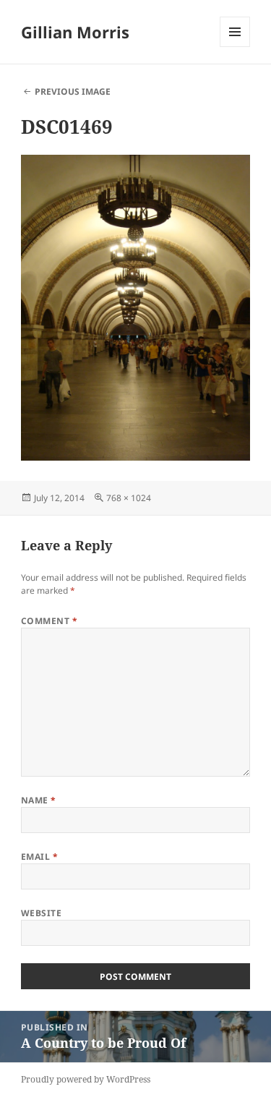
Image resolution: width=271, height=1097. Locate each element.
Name (38, 800)
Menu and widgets (235, 46)
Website (41, 913)
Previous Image (73, 91)
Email (39, 856)
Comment (49, 621)
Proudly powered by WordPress (85, 1079)
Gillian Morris (75, 32)
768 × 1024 (128, 498)
